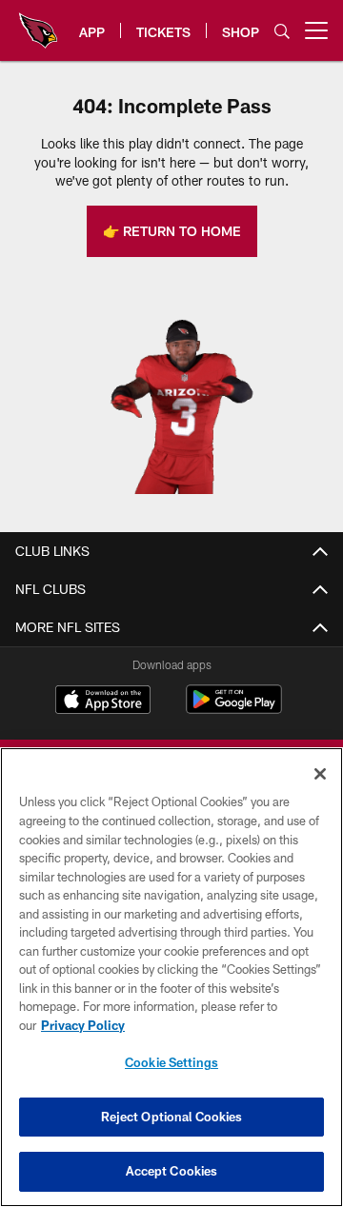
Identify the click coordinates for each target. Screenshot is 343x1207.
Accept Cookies (172, 1170)
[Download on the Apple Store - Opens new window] (103, 701)
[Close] (320, 774)
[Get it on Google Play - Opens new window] (234, 708)
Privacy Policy (83, 1025)
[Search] (282, 31)
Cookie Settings (171, 1062)
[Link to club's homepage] (38, 23)
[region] (171, 977)
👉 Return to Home (172, 231)
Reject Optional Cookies (172, 1116)
